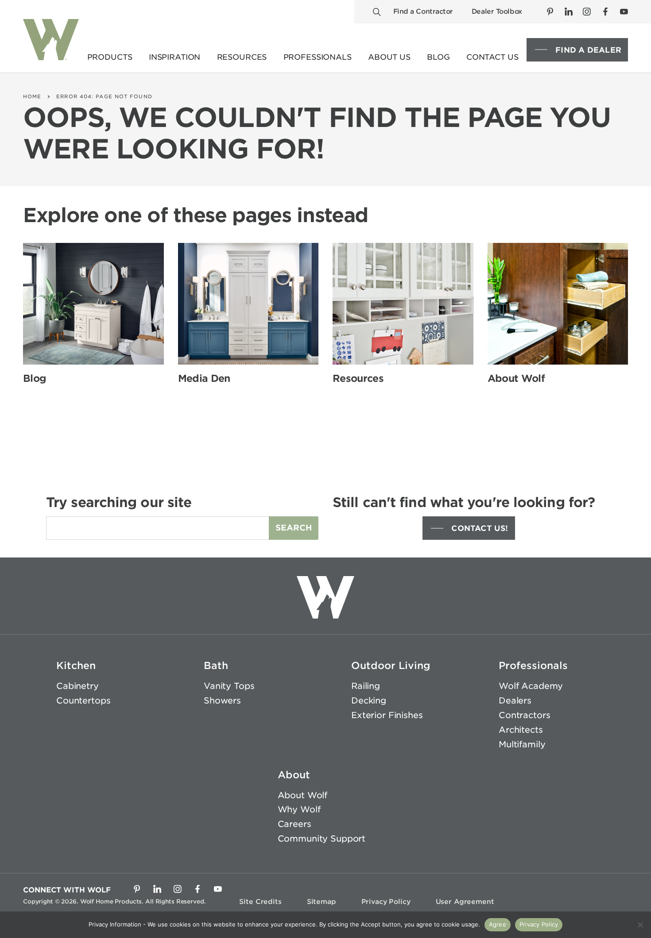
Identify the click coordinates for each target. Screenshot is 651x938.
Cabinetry (77, 686)
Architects (521, 730)
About (294, 774)
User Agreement (465, 902)
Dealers (515, 701)
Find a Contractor (423, 11)
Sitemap (321, 902)
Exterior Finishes (387, 715)
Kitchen (76, 665)
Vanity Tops (229, 686)
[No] (640, 924)
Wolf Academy (531, 686)
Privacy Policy (386, 902)
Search (293, 527)
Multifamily (522, 744)
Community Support (322, 839)
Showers (222, 701)
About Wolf (303, 795)
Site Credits (260, 902)
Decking (368, 701)
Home (32, 96)
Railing (365, 686)
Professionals (533, 665)
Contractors (524, 715)
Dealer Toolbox (497, 11)
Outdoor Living (390, 665)
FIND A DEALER (588, 50)
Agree (497, 924)
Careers (294, 824)
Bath (216, 665)
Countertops (83, 701)
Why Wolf (299, 809)
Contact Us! (479, 528)
